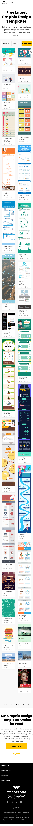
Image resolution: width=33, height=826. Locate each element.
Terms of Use (26, 812)
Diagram (6, 43)
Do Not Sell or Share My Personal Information (16, 815)
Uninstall (26, 817)
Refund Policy (19, 817)
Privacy (19, 812)
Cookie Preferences (9, 817)
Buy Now (16, 753)
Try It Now (16, 746)
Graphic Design (27, 43)
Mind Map (16, 43)
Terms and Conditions (10, 812)
